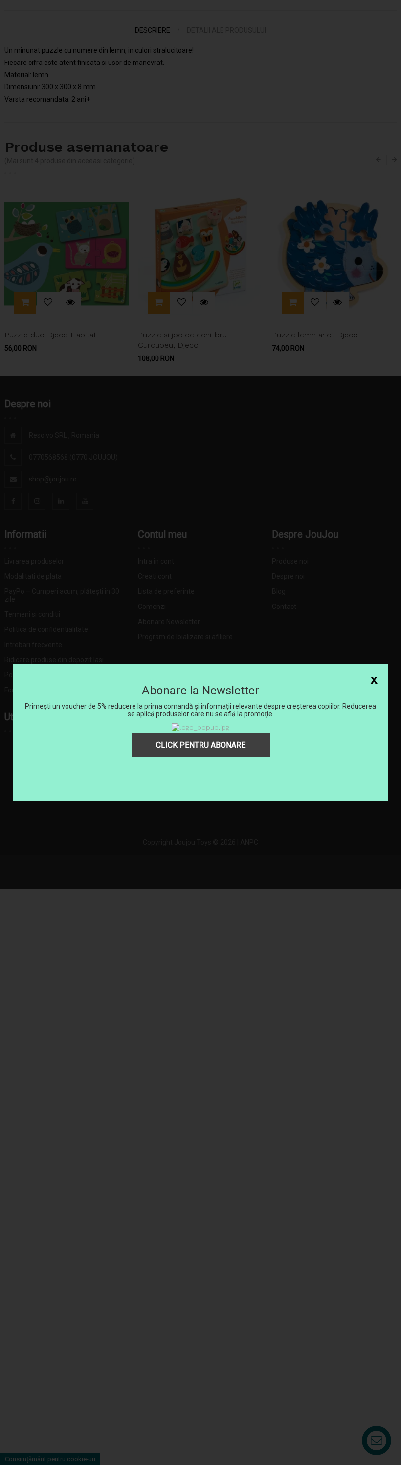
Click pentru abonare (200, 745)
